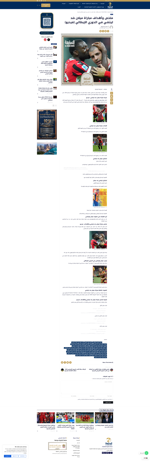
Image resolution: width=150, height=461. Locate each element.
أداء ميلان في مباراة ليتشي (77, 342)
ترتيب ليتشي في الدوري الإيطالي (71, 348)
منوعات (112, 422)
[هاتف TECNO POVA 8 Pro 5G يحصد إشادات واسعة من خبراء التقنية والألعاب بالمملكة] (55, 88)
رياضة (112, 14)
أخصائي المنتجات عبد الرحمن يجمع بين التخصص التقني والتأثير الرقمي (45, 72)
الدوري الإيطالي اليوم (83, 344)
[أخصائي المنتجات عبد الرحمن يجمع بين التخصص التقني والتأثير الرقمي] (55, 70)
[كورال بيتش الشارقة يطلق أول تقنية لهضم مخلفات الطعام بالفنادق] (55, 79)
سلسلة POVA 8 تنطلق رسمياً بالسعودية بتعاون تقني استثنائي (45, 98)
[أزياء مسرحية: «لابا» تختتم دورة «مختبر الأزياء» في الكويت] (55, 54)
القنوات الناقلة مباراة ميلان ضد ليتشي (98, 346)
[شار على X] (48, 39)
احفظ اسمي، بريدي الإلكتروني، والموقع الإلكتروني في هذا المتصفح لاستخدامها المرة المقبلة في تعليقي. (95, 399)
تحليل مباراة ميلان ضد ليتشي (86, 348)
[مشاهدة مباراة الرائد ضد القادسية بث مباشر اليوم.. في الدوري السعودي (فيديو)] (85, 417)
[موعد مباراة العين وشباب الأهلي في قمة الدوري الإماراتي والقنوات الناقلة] (65, 417)
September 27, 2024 (100, 171)
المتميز (87, 346)
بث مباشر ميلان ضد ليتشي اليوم (99, 348)
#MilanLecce (76, 167)
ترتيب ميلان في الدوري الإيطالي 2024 (98, 350)
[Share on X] (108, 31)
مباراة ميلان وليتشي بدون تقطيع (99, 353)
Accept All (8, 456)
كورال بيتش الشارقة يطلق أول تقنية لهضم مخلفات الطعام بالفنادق (44, 80)
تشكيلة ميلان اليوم (102, 352)
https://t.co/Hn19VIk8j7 (101, 321)
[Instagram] (45, 0)
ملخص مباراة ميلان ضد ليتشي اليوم (99, 355)
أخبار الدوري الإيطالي (97, 342)
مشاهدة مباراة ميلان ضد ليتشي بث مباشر (76, 353)
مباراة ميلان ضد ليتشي (99, 100)
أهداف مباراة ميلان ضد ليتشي (100, 344)
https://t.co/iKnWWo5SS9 (100, 331)
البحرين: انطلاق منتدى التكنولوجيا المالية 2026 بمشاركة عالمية (46, 63)
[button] (39, 5)
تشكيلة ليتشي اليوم (71, 350)
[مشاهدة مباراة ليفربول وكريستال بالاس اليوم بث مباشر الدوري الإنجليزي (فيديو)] (46, 417)
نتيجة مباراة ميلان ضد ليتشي (100, 357)
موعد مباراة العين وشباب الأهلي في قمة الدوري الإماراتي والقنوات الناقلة (65, 427)
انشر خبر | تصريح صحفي (46, 5)
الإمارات (91, 344)
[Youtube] (41, 0)
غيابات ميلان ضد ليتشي (89, 352)
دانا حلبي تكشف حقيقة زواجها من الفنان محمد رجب (104, 426)
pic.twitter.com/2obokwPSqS (82, 169)
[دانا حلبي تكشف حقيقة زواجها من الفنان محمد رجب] (104, 417)
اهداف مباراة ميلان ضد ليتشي (78, 346)
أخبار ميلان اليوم (88, 342)
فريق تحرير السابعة (104, 26)
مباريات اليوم (88, 353)
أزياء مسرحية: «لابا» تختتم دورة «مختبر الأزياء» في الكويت (44, 55)
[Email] (105, 31)
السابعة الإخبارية (74, 344)
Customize (22, 456)
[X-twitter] (43, 0)
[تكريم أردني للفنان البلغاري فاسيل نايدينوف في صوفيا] (55, 47)
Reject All (15, 456)
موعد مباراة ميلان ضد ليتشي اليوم (83, 355)
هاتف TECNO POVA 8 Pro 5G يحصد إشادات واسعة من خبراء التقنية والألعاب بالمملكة (45, 89)
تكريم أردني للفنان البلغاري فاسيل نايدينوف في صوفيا (45, 48)
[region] (15, 452)
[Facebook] (37, 0)
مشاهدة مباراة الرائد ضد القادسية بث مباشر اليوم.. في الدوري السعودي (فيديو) (85, 427)
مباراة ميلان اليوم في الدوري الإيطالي (75, 352)
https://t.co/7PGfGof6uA (100, 311)
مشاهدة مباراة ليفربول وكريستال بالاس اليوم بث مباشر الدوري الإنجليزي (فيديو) (46, 427)
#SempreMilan (83, 167)
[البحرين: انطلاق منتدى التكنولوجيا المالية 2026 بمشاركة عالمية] (55, 61)
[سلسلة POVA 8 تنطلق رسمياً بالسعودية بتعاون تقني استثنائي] (55, 97)
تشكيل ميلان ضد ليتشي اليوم (83, 350)
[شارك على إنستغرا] (45, 39)
